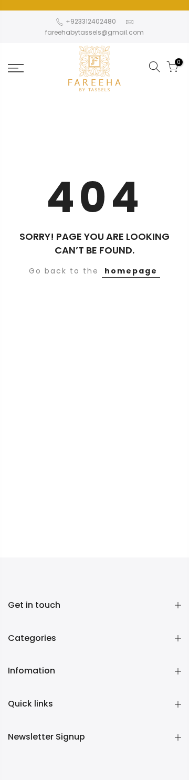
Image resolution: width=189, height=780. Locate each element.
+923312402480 (90, 21)
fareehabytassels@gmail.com (94, 32)
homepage (131, 271)
